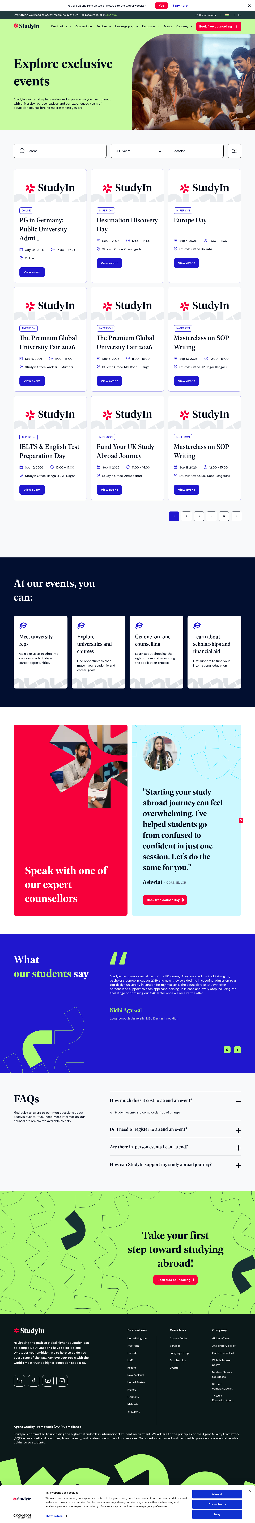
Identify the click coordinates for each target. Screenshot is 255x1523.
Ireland (132, 1367)
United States (136, 1382)
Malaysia (133, 1404)
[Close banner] (249, 1491)
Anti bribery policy (224, 1346)
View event (32, 272)
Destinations (59, 26)
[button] (241, 820)
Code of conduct (223, 1353)
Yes (161, 5)
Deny (217, 1514)
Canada (132, 1353)
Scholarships (178, 1360)
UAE (130, 1360)
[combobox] (139, 150)
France (132, 1389)
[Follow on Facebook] (33, 1381)
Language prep (124, 26)
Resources (149, 26)
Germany (133, 1397)
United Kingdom (137, 1338)
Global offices (221, 1338)
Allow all (217, 1494)
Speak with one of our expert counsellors (66, 883)
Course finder (84, 26)
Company (182, 26)
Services (102, 26)
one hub (111, 15)
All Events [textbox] (123, 151)
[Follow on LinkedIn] (19, 1381)
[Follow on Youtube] (48, 1381)
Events (168, 26)
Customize (215, 1504)
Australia (133, 1346)
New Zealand (136, 1375)
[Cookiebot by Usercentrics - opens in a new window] (22, 1516)
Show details (53, 1516)
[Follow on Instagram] (62, 1381)
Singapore (134, 1411)
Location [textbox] (179, 151)
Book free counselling (215, 26)
